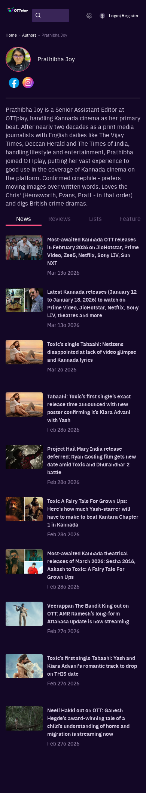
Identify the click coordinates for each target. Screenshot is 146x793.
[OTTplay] (17, 15)
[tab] (24, 220)
